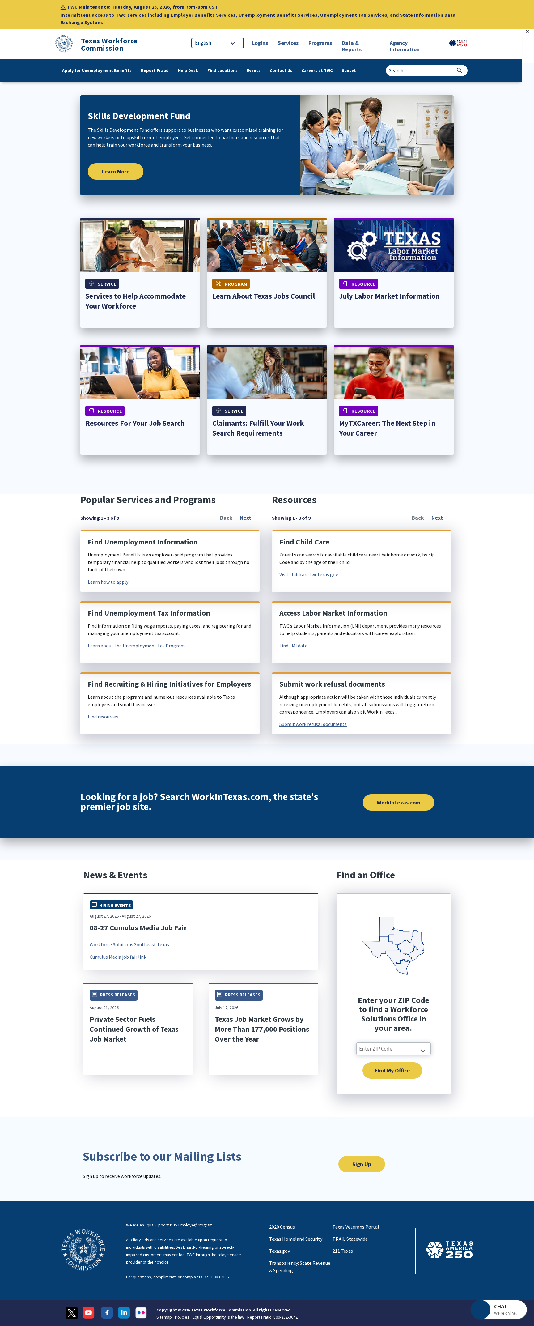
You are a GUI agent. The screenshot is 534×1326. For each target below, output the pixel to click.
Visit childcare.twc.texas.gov (308, 574)
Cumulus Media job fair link (118, 957)
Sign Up (361, 1164)
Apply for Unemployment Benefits (97, 70)
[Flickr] (141, 1313)
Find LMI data (293, 645)
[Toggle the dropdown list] (422, 1050)
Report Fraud (155, 70)
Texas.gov (279, 1251)
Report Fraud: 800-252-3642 (272, 1317)
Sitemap (164, 1317)
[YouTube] (89, 1313)
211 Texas (343, 1251)
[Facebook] (107, 1313)
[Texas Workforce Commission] (64, 45)
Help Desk (188, 70)
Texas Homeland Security (295, 1239)
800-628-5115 (223, 1277)
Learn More (115, 171)
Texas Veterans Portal (356, 1227)
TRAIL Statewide (350, 1239)
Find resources (103, 717)
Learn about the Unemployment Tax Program (136, 645)
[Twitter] (72, 1313)
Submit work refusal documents (313, 724)
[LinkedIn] (124, 1313)
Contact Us (281, 70)
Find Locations (222, 70)
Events (254, 70)
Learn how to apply (108, 582)
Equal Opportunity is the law (218, 1317)
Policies (182, 1317)
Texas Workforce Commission (109, 44)
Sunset (349, 70)
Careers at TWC (317, 70)
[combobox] (393, 1048)
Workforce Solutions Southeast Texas (129, 944)
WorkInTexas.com (398, 802)
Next (245, 517)
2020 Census (282, 1227)
